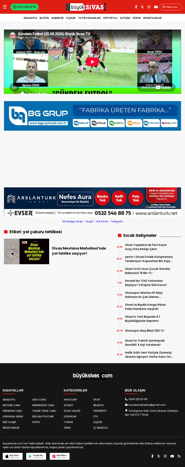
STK (95, 416)
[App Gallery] (60, 456)
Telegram (117, 221)
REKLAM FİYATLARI (42, 416)
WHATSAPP (70, 399)
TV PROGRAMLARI (89, 18)
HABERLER (57, 18)
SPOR (96, 399)
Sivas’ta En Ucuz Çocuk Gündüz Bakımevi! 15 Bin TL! (147, 271)
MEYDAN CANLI (11, 405)
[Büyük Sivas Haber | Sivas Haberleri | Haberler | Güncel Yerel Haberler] (86, 7)
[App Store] (13, 456)
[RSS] (179, 456)
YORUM (68, 422)
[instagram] (149, 7)
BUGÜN (44, 18)
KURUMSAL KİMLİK (13, 416)
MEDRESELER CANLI (43, 405)
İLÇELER (71, 18)
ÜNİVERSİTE (99, 411)
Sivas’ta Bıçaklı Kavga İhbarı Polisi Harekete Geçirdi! (145, 307)
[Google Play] (36, 456)
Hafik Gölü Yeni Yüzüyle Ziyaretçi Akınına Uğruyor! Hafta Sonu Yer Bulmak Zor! (148, 355)
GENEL (67, 427)
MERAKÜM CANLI (12, 411)
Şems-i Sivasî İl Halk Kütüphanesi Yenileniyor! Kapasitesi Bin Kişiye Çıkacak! (149, 259)
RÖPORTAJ (110, 18)
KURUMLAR (70, 416)
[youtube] (156, 7)
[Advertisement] (92, 157)
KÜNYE (137, 18)
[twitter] (142, 7)
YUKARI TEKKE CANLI (44, 411)
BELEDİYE (98, 405)
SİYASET (68, 405)
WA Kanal (102, 221)
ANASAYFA (30, 18)
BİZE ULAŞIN (9, 422)
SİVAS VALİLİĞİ (72, 411)
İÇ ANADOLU (100, 427)
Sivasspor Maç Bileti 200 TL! (145, 331)
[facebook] (136, 7)
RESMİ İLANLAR (152, 18)
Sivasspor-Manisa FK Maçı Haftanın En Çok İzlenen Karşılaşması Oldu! (144, 295)
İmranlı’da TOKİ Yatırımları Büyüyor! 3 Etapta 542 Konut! (146, 283)
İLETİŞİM (125, 18)
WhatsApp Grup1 (72, 221)
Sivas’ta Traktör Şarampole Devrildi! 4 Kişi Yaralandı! (145, 343)
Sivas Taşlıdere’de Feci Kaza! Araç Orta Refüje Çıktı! (146, 247)
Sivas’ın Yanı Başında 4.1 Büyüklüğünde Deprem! (142, 319)
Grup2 (89, 221)
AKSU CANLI (39, 399)
